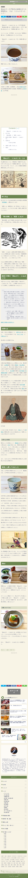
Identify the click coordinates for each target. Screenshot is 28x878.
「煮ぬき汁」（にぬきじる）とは (13, 131)
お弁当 (14, 784)
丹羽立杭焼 (18, 861)
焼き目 (6, 864)
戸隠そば (3, 336)
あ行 (15, 833)
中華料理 (13, 861)
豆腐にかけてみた (13, 149)
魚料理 (17, 866)
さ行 (15, 836)
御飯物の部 (15, 796)
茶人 (19, 430)
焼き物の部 (15, 801)
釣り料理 (9, 866)
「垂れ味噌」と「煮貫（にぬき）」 (14, 135)
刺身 (21, 861)
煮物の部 (15, 802)
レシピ (14, 791)
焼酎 (9, 864)
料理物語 (4, 202)
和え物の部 (15, 795)
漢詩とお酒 (14, 822)
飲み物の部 (15, 812)
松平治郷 (22, 384)
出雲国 (6, 365)
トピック (3, 6)
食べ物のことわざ (14, 831)
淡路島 (2, 864)
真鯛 (11, 864)
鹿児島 (21, 866)
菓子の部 (15, 806)
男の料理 (15, 804)
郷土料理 (15, 809)
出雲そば (8, 140)
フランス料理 (12, 859)
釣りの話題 (14, 828)
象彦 (23, 864)
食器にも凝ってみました (11, 145)
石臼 (9, 445)
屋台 (23, 388)
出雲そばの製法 (12, 142)
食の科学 (13, 866)
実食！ (7, 147)
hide (17, 128)
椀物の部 (15, 799)
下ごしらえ (15, 793)
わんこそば (20, 334)
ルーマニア (22, 859)
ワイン (7, 861)
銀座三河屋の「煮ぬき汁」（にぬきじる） (14, 138)
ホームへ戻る (15, 691)
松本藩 (5, 372)
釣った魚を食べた (15, 810)
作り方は (8, 133)
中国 (10, 861)
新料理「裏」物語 (14, 818)
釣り (6, 866)
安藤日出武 (22, 86)
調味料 (15, 807)
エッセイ (14, 781)
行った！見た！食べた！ (14, 825)
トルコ (2, 859)
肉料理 (15, 864)
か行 (15, 835)
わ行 (15, 847)
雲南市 (16, 365)
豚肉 (20, 864)
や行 (15, 844)
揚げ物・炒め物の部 (15, 798)
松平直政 (22, 371)
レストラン (3, 861)
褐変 (17, 864)
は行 (15, 841)
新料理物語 (14, 3)
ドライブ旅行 (7, 859)
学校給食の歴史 (14, 815)
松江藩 (12, 371)
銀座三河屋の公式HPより (7, 322)
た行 (15, 838)
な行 (15, 839)
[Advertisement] (14, 110)
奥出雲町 (22, 365)
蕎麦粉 (16, 443)
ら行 (15, 846)
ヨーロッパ (17, 859)
